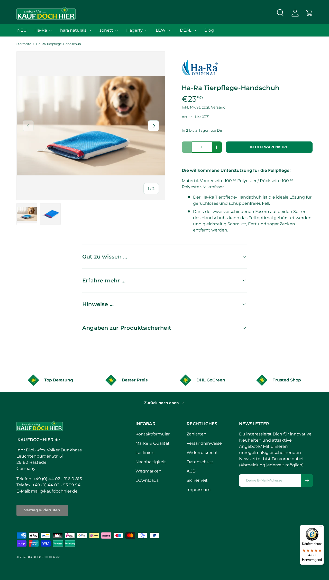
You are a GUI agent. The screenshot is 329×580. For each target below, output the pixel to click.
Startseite (23, 44)
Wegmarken (148, 471)
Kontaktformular (152, 434)
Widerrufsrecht (202, 452)
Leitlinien (144, 452)
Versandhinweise (204, 443)
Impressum (199, 489)
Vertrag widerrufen (42, 510)
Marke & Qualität (152, 443)
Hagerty (134, 30)
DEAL (185, 30)
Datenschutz (200, 461)
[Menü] (321, 528)
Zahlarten (196, 434)
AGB (191, 471)
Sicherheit (197, 480)
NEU (22, 30)
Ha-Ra (40, 30)
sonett (106, 30)
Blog (209, 30)
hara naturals (73, 30)
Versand (218, 107)
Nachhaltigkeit (150, 461)
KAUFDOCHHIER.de (44, 557)
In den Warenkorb (269, 147)
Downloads (147, 480)
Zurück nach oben (162, 402)
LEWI (161, 30)
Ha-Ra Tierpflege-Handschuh (58, 44)
